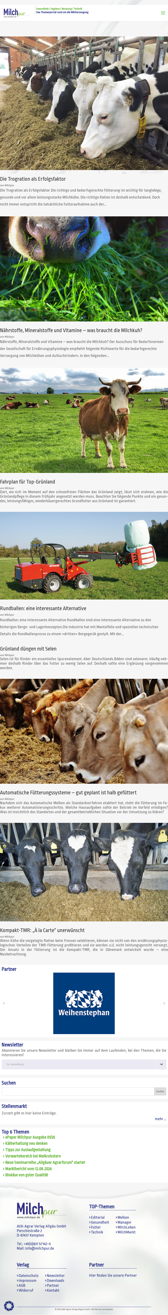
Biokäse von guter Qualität (26, 1175)
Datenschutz (29, 1275)
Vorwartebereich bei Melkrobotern (33, 1156)
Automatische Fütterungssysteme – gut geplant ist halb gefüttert (68, 793)
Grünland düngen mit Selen (28, 649)
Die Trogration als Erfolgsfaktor (33, 179)
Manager (125, 1222)
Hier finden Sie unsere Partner (113, 1275)
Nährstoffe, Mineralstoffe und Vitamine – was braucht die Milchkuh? (71, 330)
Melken (123, 1217)
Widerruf (26, 1290)
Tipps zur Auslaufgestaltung (28, 1150)
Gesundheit (100, 1222)
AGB (22, 1285)
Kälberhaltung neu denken (26, 1143)
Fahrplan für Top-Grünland (27, 482)
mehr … (160, 1119)
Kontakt (53, 1290)
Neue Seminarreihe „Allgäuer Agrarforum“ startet (45, 1162)
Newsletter (56, 1275)
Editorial (98, 1217)
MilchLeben (127, 1227)
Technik (97, 1232)
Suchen (9, 1083)
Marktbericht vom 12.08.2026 (28, 1169)
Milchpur (9, 185)
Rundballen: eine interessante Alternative (43, 608)
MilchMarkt (127, 1232)
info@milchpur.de (39, 1248)
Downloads (55, 1280)
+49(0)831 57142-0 (37, 1244)
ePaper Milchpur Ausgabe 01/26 (30, 1137)
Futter (96, 1227)
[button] (4, 1003)
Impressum (27, 1280)
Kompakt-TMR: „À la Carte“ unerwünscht (42, 930)
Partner (53, 1285)
